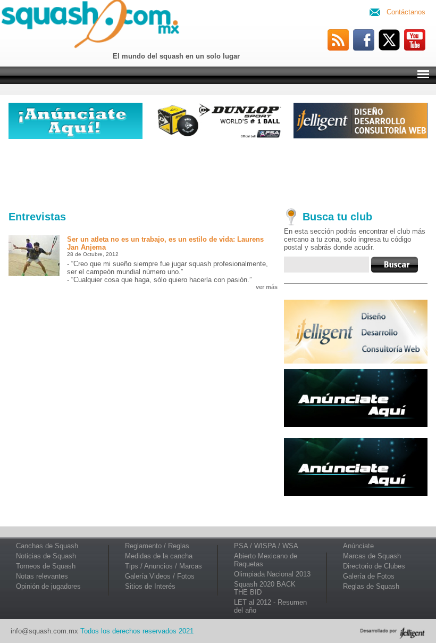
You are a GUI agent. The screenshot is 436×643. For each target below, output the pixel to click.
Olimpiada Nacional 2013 (272, 574)
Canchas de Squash (47, 546)
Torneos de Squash (46, 566)
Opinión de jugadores (48, 586)
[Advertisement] (218, 172)
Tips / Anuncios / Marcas (163, 566)
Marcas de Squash (372, 556)
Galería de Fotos (369, 576)
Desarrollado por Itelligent (392, 633)
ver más (267, 287)
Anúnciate (358, 546)
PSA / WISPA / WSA (266, 546)
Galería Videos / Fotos (160, 576)
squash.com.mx (92, 26)
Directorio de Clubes (374, 566)
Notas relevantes (42, 576)
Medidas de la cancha (158, 556)
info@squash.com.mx (44, 631)
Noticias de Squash (46, 556)
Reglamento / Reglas (157, 546)
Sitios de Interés (150, 586)
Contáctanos (406, 12)
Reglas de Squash (371, 586)
